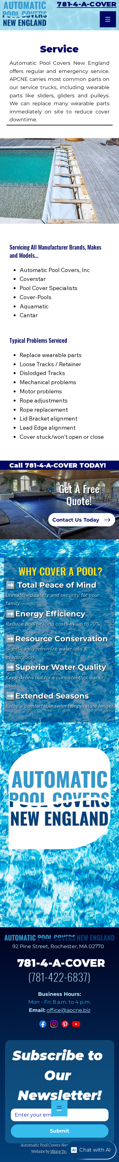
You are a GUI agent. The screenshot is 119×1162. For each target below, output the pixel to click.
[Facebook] (43, 1024)
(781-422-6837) (59, 977)
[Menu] (108, 19)
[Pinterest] (65, 1024)
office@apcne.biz (68, 1010)
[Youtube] (76, 1024)
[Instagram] (54, 1024)
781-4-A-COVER (86, 4)
